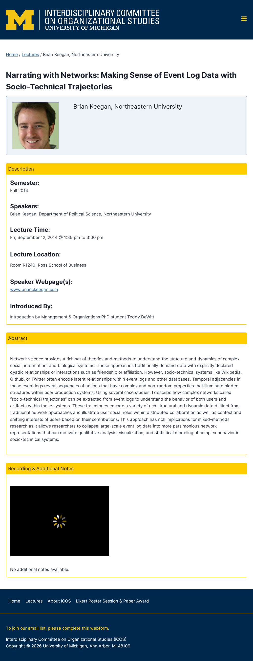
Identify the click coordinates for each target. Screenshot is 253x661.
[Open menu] (242, 20)
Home (12, 54)
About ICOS (59, 601)
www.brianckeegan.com (34, 289)
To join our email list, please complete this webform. (57, 628)
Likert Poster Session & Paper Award (112, 601)
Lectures (30, 54)
